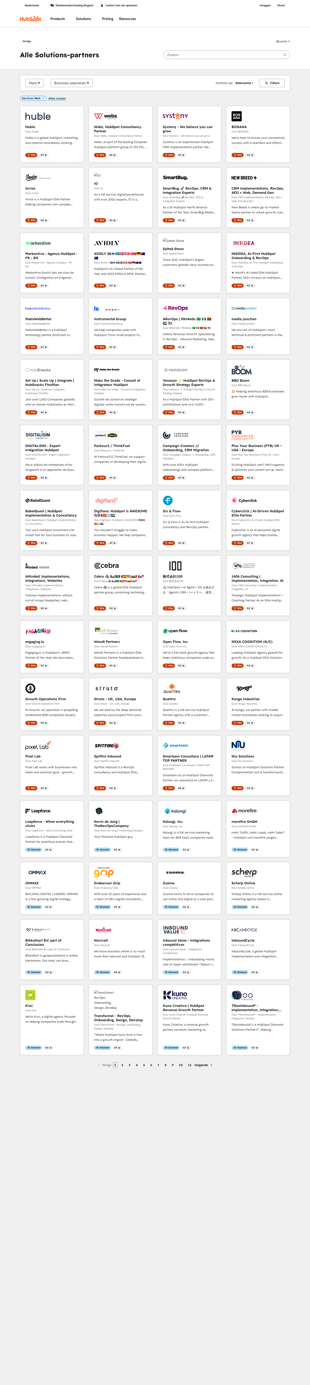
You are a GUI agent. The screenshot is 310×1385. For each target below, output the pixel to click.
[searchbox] (226, 55)
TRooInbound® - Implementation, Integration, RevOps (255, 1008)
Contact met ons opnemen (121, 5)
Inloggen (265, 5)
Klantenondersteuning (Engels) (74, 5)
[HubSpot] (30, 19)
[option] (33, 83)
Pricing (107, 19)
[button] (283, 41)
